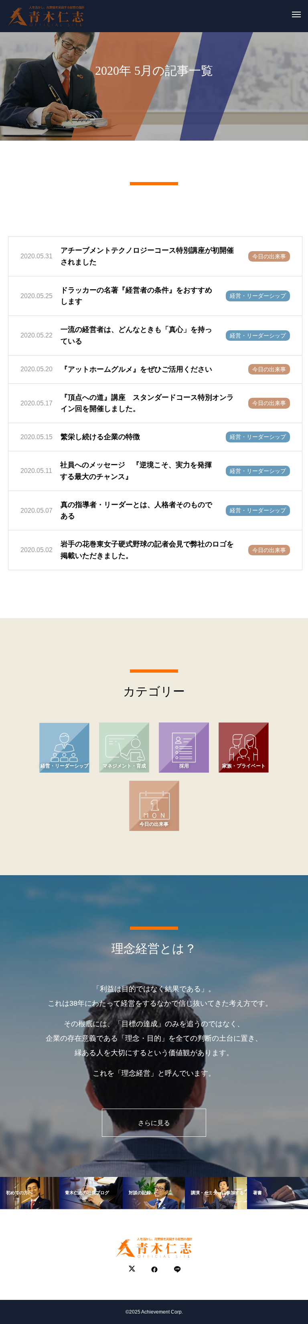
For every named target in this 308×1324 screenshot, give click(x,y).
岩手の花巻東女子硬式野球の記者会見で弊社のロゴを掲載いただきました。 (147, 550)
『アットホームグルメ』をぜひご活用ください (136, 369)
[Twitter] (132, 1270)
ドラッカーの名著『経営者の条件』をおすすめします (136, 296)
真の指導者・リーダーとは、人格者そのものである (136, 510)
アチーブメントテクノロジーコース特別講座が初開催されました (147, 256)
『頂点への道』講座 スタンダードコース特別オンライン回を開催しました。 (147, 403)
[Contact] (177, 1270)
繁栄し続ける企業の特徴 (100, 437)
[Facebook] (154, 1270)
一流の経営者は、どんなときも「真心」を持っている (136, 335)
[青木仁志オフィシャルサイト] (46, 14)
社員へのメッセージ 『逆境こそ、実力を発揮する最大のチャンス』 (136, 471)
